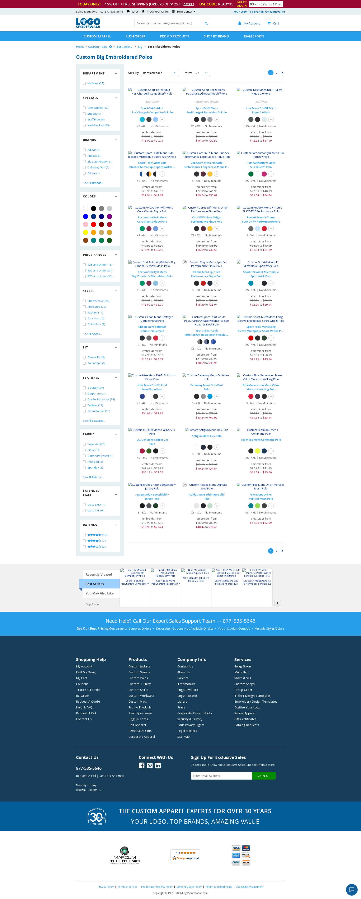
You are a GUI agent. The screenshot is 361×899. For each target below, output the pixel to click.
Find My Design (86, 672)
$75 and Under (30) (100, 276)
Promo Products (174, 36)
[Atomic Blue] (142, 119)
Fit (85, 347)
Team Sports (254, 36)
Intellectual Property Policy (157, 887)
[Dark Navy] (210, 283)
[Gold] (109, 232)
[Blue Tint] (264, 119)
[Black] (93, 208)
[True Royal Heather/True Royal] (213, 341)
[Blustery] (251, 505)
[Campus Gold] (210, 174)
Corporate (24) (97, 393)
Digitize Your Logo (247, 707)
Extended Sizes (91, 493)
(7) (103, 541)
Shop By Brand (216, 36)
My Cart (81, 678)
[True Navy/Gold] (149, 174)
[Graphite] (251, 228)
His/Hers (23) (96, 83)
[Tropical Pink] (264, 174)
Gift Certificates (245, 719)
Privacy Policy (106, 887)
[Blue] (85, 216)
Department (94, 73)
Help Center (184, 11)
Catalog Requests (246, 725)
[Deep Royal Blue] (142, 396)
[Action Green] (257, 505)
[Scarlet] (109, 224)
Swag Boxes (243, 666)
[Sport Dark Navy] (264, 451)
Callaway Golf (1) (98, 167)
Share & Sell (242, 678)
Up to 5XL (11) (96, 504)
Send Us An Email (111, 775)
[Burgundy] (203, 174)
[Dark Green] (109, 240)
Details (188, 4)
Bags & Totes (138, 719)
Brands (89, 140)
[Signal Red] (142, 451)
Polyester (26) (96, 444)
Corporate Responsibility (194, 713)
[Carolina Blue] (155, 228)
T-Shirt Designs (252, 695)
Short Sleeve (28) (98, 301)
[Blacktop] (155, 451)
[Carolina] (155, 119)
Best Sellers (124, 47)
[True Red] (251, 338)
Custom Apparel (97, 36)
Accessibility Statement (249, 887)
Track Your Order (158, 11)
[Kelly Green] (101, 240)
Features (91, 378)
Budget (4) (94, 113)
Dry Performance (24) (101, 399)
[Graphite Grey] (203, 119)
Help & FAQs (85, 707)
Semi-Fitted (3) (97, 363)
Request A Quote (88, 701)
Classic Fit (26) (97, 357)
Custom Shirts (138, 690)
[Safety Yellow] (257, 451)
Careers (182, 678)
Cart (273, 23)
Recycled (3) (95, 462)
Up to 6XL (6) (96, 510)
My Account (84, 666)
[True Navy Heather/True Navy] (206, 341)
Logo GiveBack (187, 690)
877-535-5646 (114, 11)
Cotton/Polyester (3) (100, 456)
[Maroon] (101, 224)
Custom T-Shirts (139, 684)
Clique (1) (94, 173)
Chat (135, 11)
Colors (89, 196)
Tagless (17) (95, 405)
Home (80, 47)
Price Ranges (94, 255)
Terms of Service (127, 887)
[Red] (93, 224)
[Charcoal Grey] (149, 505)
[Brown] (85, 240)
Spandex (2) (95, 467)
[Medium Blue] (210, 396)
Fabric (89, 434)
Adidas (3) (94, 150)
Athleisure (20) (97, 307)
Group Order (243, 690)
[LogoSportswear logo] (88, 27)
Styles (88, 291)
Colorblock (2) (96, 324)
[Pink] (85, 224)
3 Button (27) (96, 387)
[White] (85, 208)
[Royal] (93, 216)
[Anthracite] (251, 119)
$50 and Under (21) (100, 270)
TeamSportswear (140, 713)
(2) (103, 546)
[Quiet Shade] (203, 396)
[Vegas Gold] (101, 232)
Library (182, 701)
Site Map (183, 736)
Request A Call (86, 713)
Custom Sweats (139, 672)
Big (140, 47)
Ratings (90, 525)
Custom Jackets (139, 666)
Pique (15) (94, 450)
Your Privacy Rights (190, 725)
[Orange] (93, 232)
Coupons (82, 684)
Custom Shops (244, 684)
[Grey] (101, 208)
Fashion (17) (95, 312)
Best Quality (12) (98, 108)
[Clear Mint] (210, 505)
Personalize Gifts (140, 731)
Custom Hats (137, 701)
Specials (90, 98)
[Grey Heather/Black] (200, 341)
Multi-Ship (241, 672)
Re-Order (82, 695)
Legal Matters (187, 731)
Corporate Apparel (141, 736)
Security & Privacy (189, 719)
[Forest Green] (264, 338)
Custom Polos (97, 47)
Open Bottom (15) (99, 411)
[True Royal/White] (142, 174)
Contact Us (84, 719)
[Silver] (109, 208)
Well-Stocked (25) (99, 125)
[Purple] (109, 216)
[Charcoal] (149, 338)
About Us (184, 672)
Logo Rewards (187, 695)
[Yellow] (85, 232)
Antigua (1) (94, 156)
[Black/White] (155, 174)
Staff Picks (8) (96, 119)
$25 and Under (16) (100, 264)
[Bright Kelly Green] (142, 228)
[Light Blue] (257, 228)
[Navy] (101, 216)
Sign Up (264, 776)
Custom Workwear (141, 695)
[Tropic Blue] (251, 283)
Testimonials (186, 684)
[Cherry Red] (155, 338)
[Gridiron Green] (149, 451)
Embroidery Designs (255, 701)
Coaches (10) (96, 318)
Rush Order (135, 36)
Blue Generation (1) (100, 161)
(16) (104, 535)
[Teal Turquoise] (93, 240)
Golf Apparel (137, 725)
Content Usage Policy (189, 887)
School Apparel (244, 713)
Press (181, 707)
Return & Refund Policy (219, 887)
